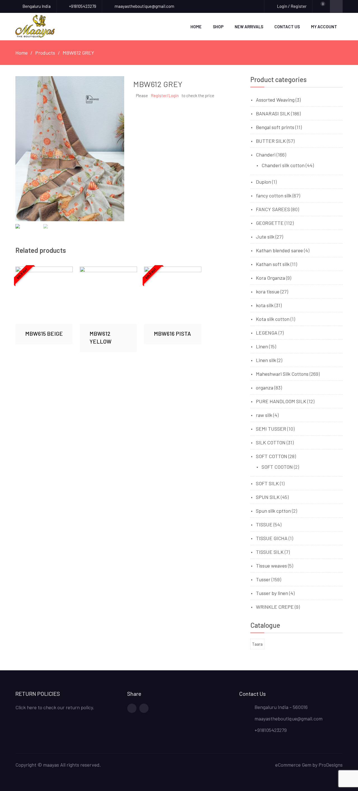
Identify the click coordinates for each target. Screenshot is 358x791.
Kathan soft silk (272, 264)
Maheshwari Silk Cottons (282, 374)
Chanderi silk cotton (283, 165)
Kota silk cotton (272, 319)
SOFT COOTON (277, 467)
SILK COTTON (271, 442)
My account (324, 26)
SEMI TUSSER (271, 429)
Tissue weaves (271, 566)
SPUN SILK (268, 497)
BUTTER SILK (271, 141)
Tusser (263, 579)
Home (196, 26)
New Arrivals (249, 26)
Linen (262, 346)
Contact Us (287, 26)
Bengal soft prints (275, 127)
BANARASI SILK (273, 113)
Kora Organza (270, 278)
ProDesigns (331, 765)
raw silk (264, 415)
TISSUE (264, 524)
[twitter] (144, 708)
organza (264, 387)
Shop (218, 26)
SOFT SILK (267, 483)
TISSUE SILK (270, 552)
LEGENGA (266, 333)
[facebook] (131, 708)
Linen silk (266, 360)
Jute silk (265, 237)
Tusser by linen (272, 593)
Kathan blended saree (279, 250)
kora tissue (267, 291)
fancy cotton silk (273, 195)
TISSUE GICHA (272, 538)
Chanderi (265, 154)
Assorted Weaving (275, 100)
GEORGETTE (270, 223)
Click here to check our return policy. (54, 707)
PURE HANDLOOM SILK (281, 401)
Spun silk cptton (273, 511)
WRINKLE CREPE (275, 607)
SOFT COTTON (271, 456)
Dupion (263, 182)
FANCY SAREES (273, 209)
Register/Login (165, 95)
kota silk (265, 305)
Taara (257, 644)
